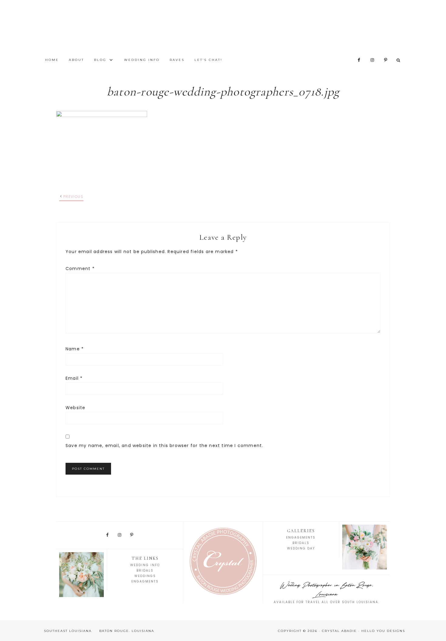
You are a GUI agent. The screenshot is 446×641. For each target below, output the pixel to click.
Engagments (145, 581)
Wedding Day (301, 548)
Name (75, 349)
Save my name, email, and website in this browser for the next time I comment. (164, 445)
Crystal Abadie (223, 27)
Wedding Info (145, 565)
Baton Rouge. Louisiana (126, 631)
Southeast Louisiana (68, 631)
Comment (80, 268)
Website (75, 408)
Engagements (301, 537)
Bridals (145, 570)
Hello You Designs (383, 631)
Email (74, 378)
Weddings (145, 576)
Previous (73, 196)
